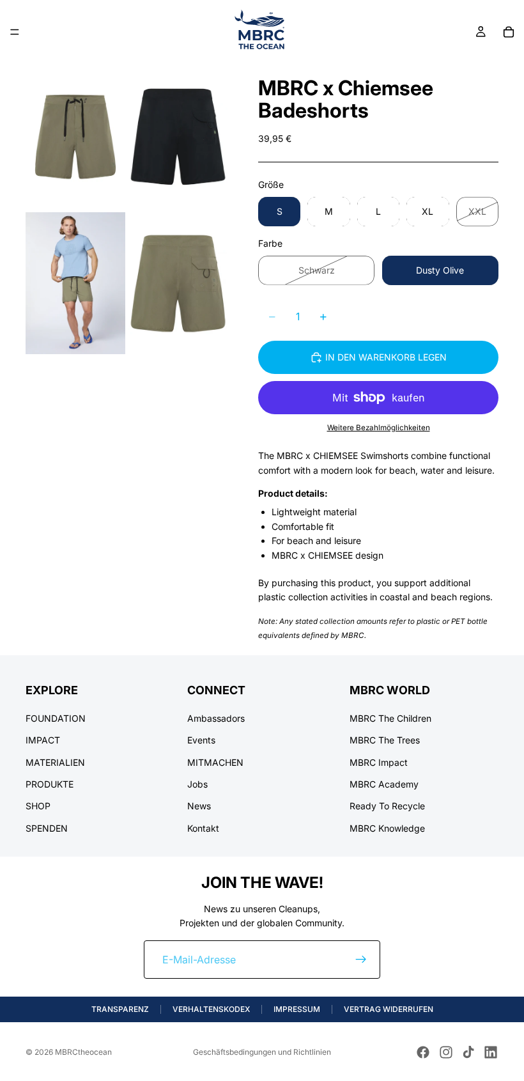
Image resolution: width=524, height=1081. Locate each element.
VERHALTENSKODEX (211, 1009)
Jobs (197, 783)
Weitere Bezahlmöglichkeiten (378, 427)
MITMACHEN (215, 761)
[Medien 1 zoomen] (75, 136)
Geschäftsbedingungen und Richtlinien (262, 1052)
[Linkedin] (490, 1052)
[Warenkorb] (509, 32)
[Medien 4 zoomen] (177, 283)
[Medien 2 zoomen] (177, 136)
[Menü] (14, 32)
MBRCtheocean (83, 1052)
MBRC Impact (379, 761)
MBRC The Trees (385, 740)
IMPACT (43, 740)
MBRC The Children (390, 717)
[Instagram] (446, 1052)
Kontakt (203, 827)
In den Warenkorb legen (386, 357)
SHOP (38, 805)
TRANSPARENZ (120, 1009)
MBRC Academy (384, 783)
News (199, 805)
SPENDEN (47, 827)
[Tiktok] (468, 1052)
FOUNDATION (56, 717)
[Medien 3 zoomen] (75, 283)
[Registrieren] (361, 959)
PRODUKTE (49, 783)
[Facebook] (423, 1052)
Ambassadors (216, 717)
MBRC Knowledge (387, 827)
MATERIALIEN (55, 761)
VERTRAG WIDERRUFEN (388, 1009)
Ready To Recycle (387, 805)
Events (201, 740)
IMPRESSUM (297, 1009)
